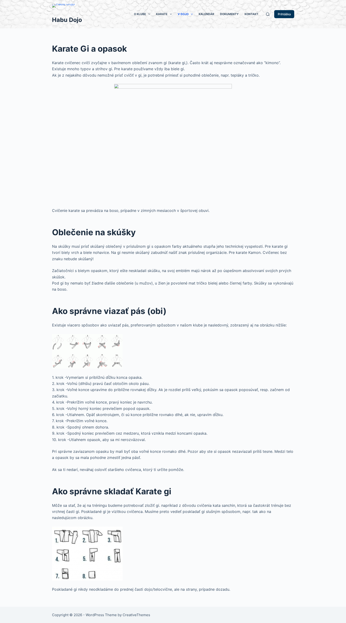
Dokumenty (229, 14)
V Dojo (183, 14)
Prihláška (284, 14)
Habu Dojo (67, 19)
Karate (161, 14)
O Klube (140, 14)
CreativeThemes (136, 615)
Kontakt (251, 14)
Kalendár (206, 14)
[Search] (268, 14)
